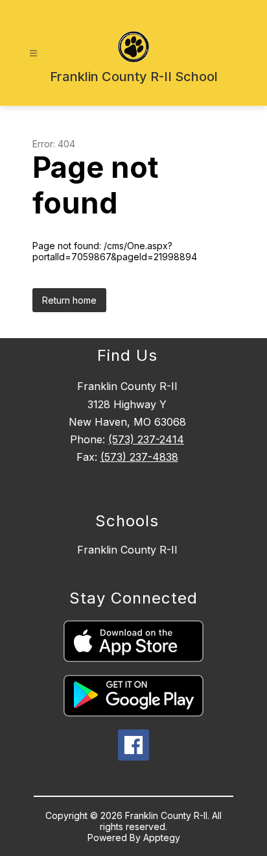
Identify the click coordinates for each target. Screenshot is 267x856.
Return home (69, 300)
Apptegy (161, 837)
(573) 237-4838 (139, 456)
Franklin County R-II (127, 549)
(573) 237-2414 (146, 439)
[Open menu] (33, 53)
